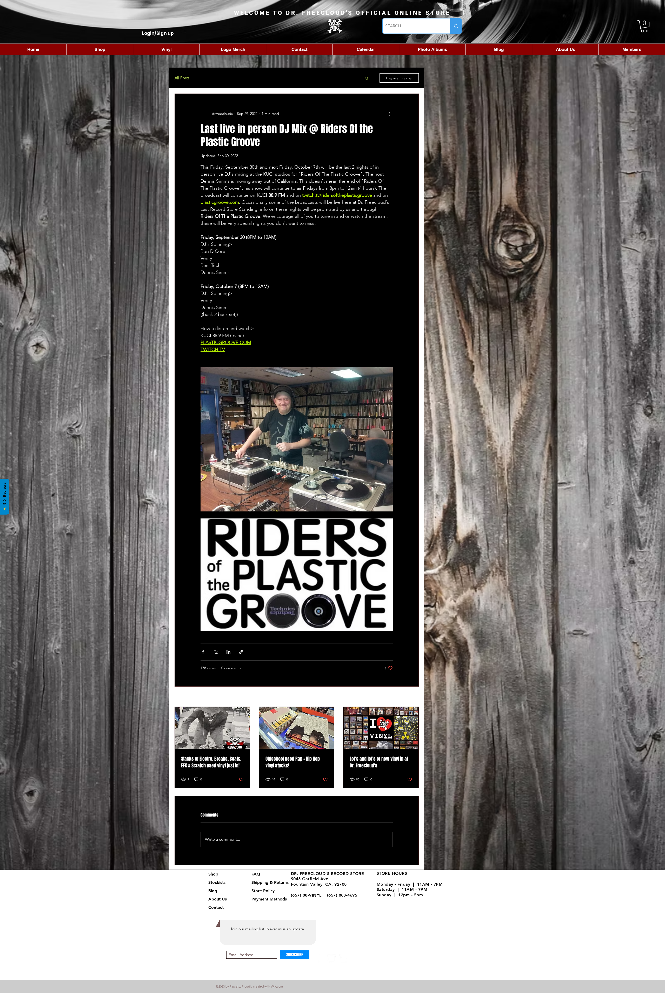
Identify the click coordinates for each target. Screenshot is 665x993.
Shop (213, 874)
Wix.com (277, 986)
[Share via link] (241, 651)
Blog (212, 890)
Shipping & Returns (270, 882)
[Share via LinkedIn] (228, 651)
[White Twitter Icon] (343, 958)
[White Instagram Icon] (331, 958)
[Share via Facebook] (203, 651)
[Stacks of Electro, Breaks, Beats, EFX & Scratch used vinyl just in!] (212, 728)
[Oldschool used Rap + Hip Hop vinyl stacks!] (296, 728)
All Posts (182, 78)
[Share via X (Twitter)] (215, 651)
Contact (216, 907)
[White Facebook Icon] (320, 958)
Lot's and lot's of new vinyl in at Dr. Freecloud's (379, 762)
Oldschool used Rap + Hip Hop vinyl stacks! (292, 762)
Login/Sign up (158, 33)
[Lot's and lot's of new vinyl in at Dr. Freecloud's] (380, 728)
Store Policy (263, 890)
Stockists (216, 882)
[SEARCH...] (455, 26)
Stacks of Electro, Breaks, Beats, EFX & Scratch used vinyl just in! (211, 762)
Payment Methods (269, 899)
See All (413, 697)
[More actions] (390, 113)
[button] (644, 26)
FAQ (255, 874)
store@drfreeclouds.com (316, 900)
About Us (217, 899)
